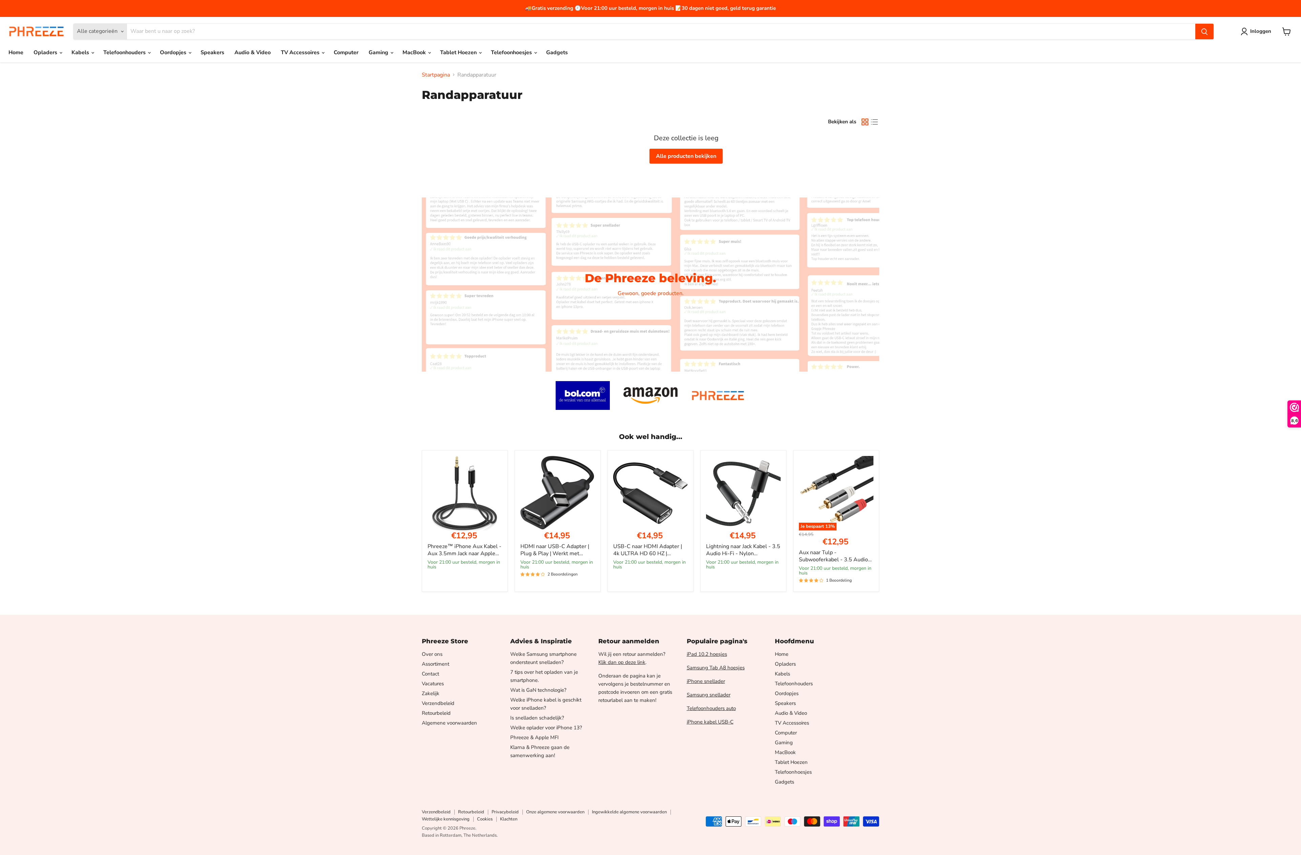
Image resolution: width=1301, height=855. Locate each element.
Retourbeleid (436, 713)
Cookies (485, 819)
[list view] (874, 122)
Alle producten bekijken (686, 156)
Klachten (508, 819)
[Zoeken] (1204, 31)
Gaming (379, 52)
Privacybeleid (505, 812)
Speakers (212, 52)
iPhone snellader (706, 681)
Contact (430, 673)
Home (15, 52)
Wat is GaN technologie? (538, 690)
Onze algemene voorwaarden (555, 812)
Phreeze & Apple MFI (534, 737)
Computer (346, 52)
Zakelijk (430, 693)
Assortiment (435, 664)
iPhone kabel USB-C (710, 721)
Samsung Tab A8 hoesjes (716, 667)
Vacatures (433, 683)
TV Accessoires (301, 52)
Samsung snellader (708, 694)
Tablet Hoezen (459, 52)
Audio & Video (252, 52)
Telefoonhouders (125, 52)
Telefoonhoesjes (512, 52)
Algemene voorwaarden (449, 723)
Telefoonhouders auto (711, 708)
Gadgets (557, 52)
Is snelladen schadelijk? (537, 717)
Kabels (80, 52)
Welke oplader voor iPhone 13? (546, 727)
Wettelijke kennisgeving (446, 819)
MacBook (414, 52)
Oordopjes (174, 52)
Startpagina (436, 75)
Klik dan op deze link (621, 662)
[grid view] (865, 122)
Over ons (432, 654)
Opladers (46, 52)
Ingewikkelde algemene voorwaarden (629, 812)
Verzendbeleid (438, 703)
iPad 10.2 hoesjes (707, 654)
